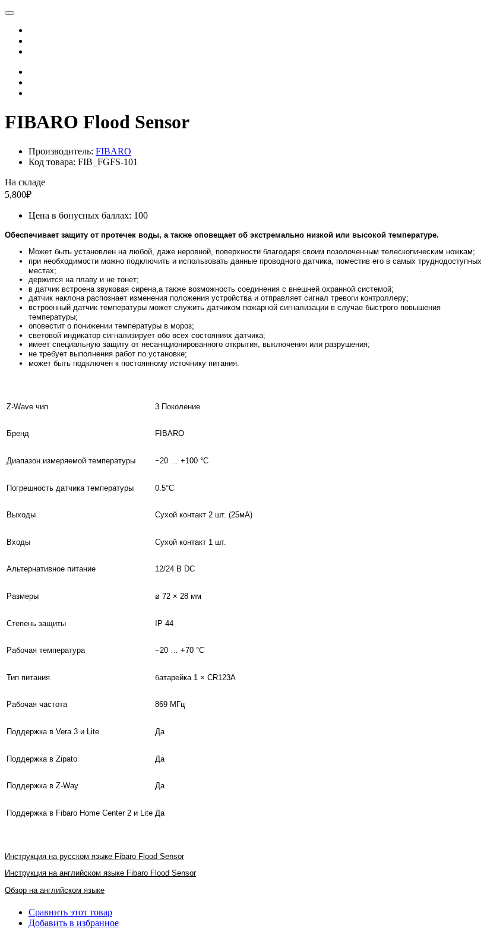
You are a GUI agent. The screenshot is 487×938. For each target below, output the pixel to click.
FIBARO (113, 151)
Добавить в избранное (74, 923)
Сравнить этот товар (70, 912)
